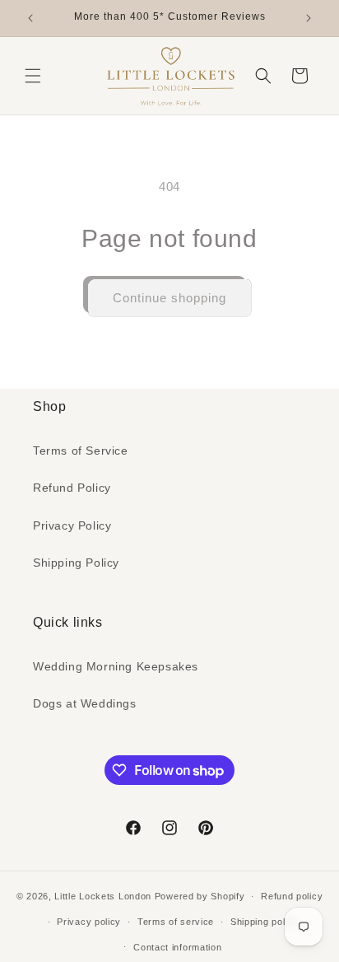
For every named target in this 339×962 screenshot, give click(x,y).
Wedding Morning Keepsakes (115, 666)
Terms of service (175, 922)
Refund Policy (72, 487)
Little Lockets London (102, 896)
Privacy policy (89, 922)
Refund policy (292, 896)
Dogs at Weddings (85, 703)
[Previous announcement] (30, 18)
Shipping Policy (76, 562)
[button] (33, 76)
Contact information (177, 947)
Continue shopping (169, 298)
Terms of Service (80, 450)
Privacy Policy (72, 525)
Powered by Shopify (200, 896)
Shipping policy (264, 922)
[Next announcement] (308, 18)
